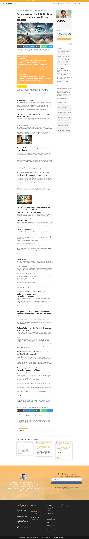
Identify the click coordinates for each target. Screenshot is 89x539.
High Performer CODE (50, 505)
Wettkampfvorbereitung (67, 64)
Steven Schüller (20, 22)
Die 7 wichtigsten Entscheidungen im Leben (23, 445)
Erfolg (71, 49)
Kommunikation (37, 22)
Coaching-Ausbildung (50, 513)
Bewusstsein (32, 22)
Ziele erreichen (64, 132)
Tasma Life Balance (35, 517)
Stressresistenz (60, 128)
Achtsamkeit (59, 104)
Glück (62, 110)
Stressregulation (68, 127)
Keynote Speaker (75, 3)
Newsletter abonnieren (64, 39)
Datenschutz (56, 537)
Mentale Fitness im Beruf (67, 117)
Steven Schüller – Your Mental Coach (25, 426)
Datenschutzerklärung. (62, 36)
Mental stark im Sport (61, 59)
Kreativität (69, 112)
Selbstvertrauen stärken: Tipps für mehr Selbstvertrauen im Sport (43, 447)
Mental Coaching (50, 507)
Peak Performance (68, 120)
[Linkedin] (20, 430)
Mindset (66, 59)
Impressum (61, 537)
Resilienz (63, 61)
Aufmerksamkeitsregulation (62, 105)
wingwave (59, 132)
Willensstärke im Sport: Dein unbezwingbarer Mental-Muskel (52, 531)
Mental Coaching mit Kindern (66, 56)
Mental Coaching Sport (65, 115)
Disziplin (59, 107)
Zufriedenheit (69, 132)
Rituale (62, 123)
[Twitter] (21, 430)
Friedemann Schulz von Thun (34, 236)
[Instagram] (18, 430)
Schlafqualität (66, 123)
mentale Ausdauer (60, 117)
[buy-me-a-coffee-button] (22, 88)
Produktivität (59, 61)
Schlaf (67, 61)
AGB (52, 537)
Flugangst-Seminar (35, 519)
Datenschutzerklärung (66, 488)
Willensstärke (68, 130)
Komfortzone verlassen (51, 519)
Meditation (59, 56)
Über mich (55, 3)
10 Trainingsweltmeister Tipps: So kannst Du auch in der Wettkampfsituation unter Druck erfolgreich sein (64, 77)
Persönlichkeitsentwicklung (67, 122)
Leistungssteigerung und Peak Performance (64, 54)
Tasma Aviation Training (36, 520)
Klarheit (70, 110)
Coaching (68, 3)
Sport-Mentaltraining (50, 508)
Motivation (69, 59)
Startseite (18, 10)
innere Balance (66, 110)
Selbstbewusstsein (60, 125)
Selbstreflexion (19, 91)
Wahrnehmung (65, 128)
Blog (80, 3)
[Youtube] (23, 430)
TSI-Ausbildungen (48, 224)
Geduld (59, 110)
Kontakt (83, 3)
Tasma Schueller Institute (23, 428)
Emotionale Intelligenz (36, 336)
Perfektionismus (60, 122)
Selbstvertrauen (60, 127)
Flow (68, 109)
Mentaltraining (61, 3)
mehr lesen (20, 453)
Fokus (71, 109)
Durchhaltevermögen (64, 107)
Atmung (63, 104)
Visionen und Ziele (60, 64)
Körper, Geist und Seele (61, 53)
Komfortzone (35, 165)
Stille (64, 127)
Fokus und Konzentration (61, 51)
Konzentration (65, 112)
